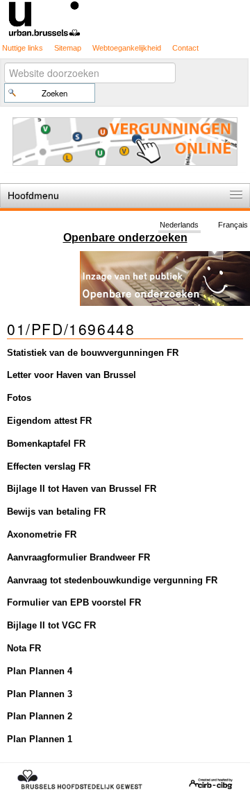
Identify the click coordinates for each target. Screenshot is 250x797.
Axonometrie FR (41, 534)
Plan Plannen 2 (39, 716)
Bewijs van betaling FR (56, 511)
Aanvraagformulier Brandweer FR (78, 557)
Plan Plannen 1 (39, 739)
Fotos (19, 398)
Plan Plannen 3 (39, 694)
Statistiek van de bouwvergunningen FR (92, 353)
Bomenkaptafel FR (46, 443)
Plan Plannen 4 (39, 671)
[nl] (125, 18)
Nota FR (24, 648)
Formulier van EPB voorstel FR (74, 602)
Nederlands (179, 225)
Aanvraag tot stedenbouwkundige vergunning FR (112, 580)
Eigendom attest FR (49, 420)
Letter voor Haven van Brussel (71, 375)
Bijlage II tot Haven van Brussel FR (81, 488)
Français (233, 225)
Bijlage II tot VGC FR (51, 625)
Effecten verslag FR (48, 466)
